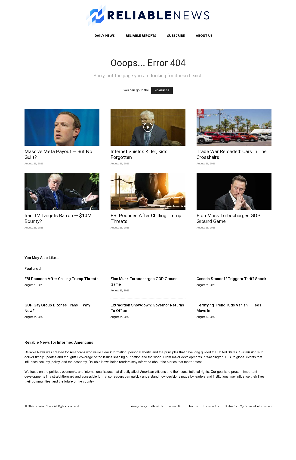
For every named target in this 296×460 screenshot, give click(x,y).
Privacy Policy (138, 406)
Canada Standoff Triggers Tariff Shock (231, 278)
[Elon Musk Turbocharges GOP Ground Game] (234, 191)
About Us (204, 35)
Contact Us (174, 406)
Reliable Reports (141, 35)
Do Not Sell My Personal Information (248, 406)
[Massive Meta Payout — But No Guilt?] (62, 127)
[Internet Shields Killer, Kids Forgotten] (148, 127)
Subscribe (176, 35)
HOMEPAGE (162, 90)
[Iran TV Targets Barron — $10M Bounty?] (62, 191)
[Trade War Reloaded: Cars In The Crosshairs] (234, 127)
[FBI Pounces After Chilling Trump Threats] (148, 191)
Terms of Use (211, 406)
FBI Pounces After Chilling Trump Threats (62, 278)
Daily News (105, 35)
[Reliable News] (148, 15)
